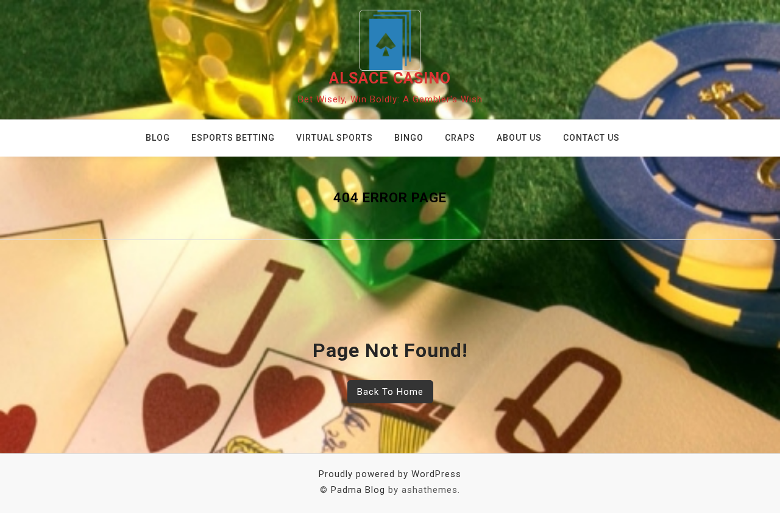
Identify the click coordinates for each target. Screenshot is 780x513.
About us (519, 138)
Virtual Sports (334, 138)
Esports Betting (233, 138)
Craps (460, 138)
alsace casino (390, 78)
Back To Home (390, 391)
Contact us (591, 138)
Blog (158, 138)
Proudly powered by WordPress (390, 474)
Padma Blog (358, 489)
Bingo (409, 138)
